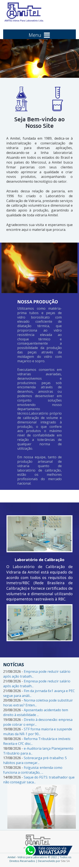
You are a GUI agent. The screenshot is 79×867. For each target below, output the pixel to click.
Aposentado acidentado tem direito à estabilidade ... (35, 712)
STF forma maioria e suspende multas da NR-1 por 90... (37, 731)
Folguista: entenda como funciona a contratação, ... (32, 770)
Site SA (65, 861)
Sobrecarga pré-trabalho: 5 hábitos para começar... (35, 760)
